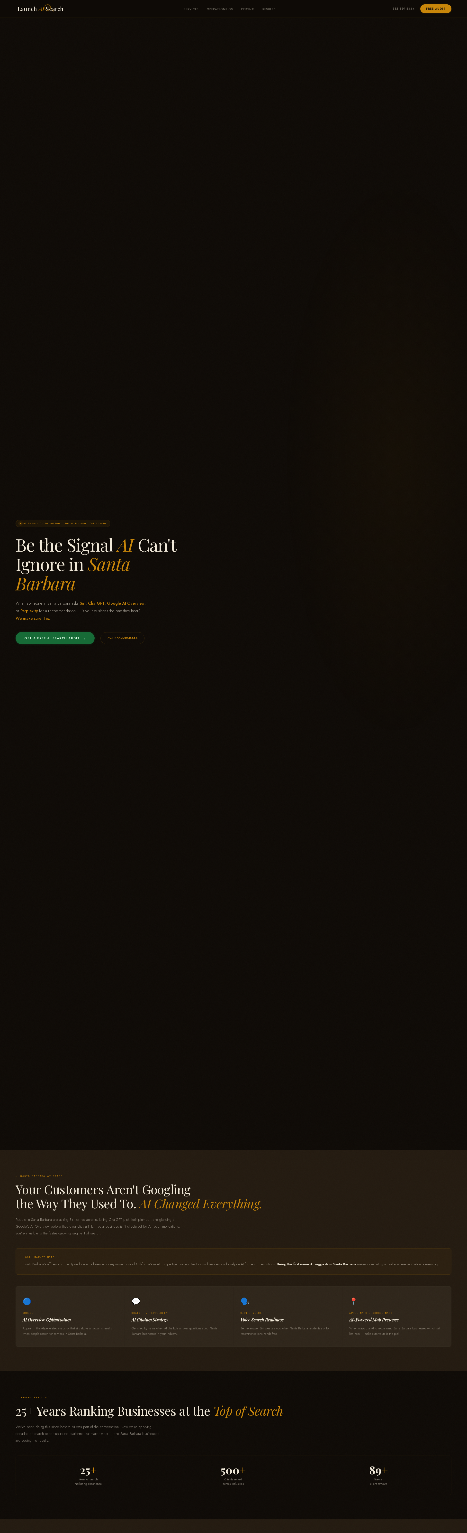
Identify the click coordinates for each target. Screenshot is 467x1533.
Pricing (248, 9)
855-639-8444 (403, 9)
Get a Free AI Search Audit (55, 638)
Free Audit (436, 9)
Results (269, 9)
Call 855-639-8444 (122, 638)
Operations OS (220, 9)
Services (191, 9)
